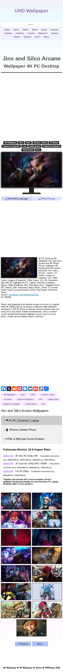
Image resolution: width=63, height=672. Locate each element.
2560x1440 (8, 463)
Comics (31, 33)
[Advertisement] (31, 228)
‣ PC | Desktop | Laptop (21, 420)
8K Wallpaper (26, 668)
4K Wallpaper (10, 143)
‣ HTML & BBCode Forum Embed (24, 438)
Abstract (55, 30)
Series (44, 30)
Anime (25, 30)
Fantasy (54, 33)
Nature (17, 37)
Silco (28, 143)
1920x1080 (8, 471)
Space (46, 37)
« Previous (23, 644)
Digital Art (42, 33)
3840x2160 (8, 456)
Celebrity (20, 33)
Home (7, 30)
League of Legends (11, 146)
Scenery (27, 37)
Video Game (35, 146)
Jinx (21, 143)
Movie (34, 30)
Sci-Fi (37, 37)
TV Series (54, 143)
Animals (8, 33)
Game (16, 30)
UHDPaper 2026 (52, 668)
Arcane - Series (40, 143)
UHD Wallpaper (31, 10)
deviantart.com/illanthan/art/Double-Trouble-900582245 (25, 294)
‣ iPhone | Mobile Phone (20, 429)
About (39, 668)
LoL (24, 146)
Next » (40, 644)
